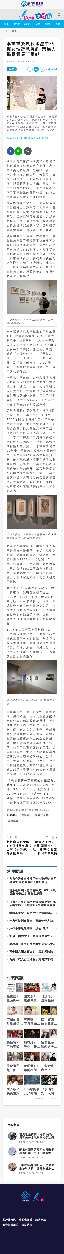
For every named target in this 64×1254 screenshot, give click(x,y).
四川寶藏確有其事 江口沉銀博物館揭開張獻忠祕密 (49, 1022)
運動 (58, 24)
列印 (54, 69)
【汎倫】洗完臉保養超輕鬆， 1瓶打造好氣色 (49, 998)
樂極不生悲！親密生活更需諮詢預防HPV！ (31, 913)
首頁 (5, 30)
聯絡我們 (27, 1224)
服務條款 (40, 1219)
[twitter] (18, 151)
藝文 (27, 24)
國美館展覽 (41, 815)
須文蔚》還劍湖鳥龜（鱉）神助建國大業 (30, 998)
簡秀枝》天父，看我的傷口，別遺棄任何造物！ (30, 1045)
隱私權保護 (25, 1219)
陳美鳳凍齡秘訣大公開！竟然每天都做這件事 (47, 1045)
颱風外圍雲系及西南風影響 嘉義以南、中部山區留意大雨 (38, 1153)
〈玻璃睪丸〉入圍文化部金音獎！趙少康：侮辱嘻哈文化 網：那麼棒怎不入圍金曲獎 (48, 1091)
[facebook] (11, 151)
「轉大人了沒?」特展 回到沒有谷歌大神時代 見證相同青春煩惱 (44, 847)
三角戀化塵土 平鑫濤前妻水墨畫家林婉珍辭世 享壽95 (48, 1068)
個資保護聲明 (11, 1224)
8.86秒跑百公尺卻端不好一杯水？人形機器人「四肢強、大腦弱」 (32, 1091)
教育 (17, 24)
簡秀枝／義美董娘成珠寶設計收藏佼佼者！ (13, 1091)
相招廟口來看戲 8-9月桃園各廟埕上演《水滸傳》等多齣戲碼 (19, 847)
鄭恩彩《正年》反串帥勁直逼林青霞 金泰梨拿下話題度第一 (33, 944)
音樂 (37, 24)
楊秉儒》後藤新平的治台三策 (13, 998)
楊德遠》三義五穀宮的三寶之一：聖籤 (13, 1045)
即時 (7, 24)
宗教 (48, 24)
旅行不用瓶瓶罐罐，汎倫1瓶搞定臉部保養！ (31, 928)
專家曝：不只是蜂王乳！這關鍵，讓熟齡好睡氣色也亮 (30, 1022)
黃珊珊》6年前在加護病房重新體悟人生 (31, 1068)
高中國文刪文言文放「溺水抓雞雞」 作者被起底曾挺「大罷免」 (33, 951)
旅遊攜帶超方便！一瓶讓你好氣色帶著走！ (13, 1068)
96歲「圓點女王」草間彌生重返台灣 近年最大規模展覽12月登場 (33, 936)
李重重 (26, 815)
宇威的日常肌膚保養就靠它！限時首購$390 (13, 1022)
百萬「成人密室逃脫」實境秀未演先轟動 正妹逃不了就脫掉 (33, 959)
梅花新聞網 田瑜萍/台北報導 (27, 138)
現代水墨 (13, 821)
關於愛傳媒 (9, 1219)
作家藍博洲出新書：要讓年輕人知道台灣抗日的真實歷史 (33, 920)
